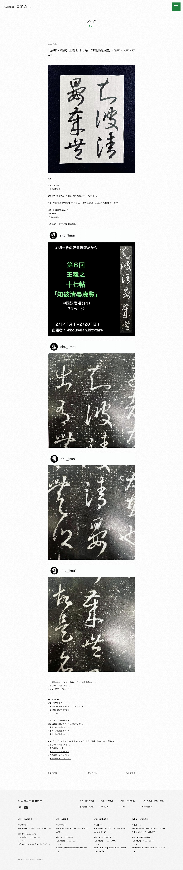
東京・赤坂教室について (59, 730)
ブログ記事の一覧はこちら (60, 689)
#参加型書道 (53, 213)
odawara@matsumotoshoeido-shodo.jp (148, 849)
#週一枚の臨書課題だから (58, 210)
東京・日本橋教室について (60, 727)
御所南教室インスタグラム (60, 758)
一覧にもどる (91, 773)
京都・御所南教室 (128, 800)
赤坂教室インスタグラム (59, 755)
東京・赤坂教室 (107, 800)
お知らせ (104, 806)
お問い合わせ (147, 806)
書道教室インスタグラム (59, 751)
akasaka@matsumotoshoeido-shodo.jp (72, 849)
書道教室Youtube (57, 748)
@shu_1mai (53, 217)
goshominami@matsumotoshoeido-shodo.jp (110, 849)
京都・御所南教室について (60, 734)
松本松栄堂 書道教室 (30, 801)
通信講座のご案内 (87, 806)
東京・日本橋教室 (87, 800)
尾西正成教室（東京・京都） (153, 800)
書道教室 (17, 6)
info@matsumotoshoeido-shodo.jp (34, 844)
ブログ (123, 806)
